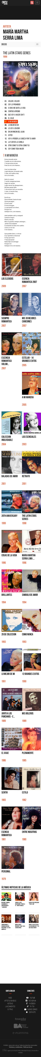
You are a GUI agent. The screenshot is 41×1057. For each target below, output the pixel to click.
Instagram (32, 1001)
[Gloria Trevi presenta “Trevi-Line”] (34, 896)
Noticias (10, 1003)
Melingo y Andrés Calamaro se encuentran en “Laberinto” (5, 905)
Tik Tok (32, 1006)
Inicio (10, 998)
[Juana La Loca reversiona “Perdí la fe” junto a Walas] (20, 896)
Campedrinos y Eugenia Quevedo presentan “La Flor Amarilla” (5, 927)
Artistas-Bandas (10, 1001)
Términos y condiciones (15, 1047)
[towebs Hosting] (20, 1019)
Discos (4, 44)
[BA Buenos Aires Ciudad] (20, 1026)
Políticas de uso (27, 1047)
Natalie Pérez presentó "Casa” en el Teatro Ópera (20, 926)
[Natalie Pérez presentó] (20, 918)
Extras (10, 1009)
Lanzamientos (10, 1006)
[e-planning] (20, 1033)
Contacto (32, 1012)
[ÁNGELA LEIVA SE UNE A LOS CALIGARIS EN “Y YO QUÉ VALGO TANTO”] (34, 918)
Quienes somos (32, 1009)
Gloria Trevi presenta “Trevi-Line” (34, 903)
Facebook (32, 1003)
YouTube (32, 998)
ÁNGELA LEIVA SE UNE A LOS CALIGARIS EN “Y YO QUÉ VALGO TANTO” (34, 926)
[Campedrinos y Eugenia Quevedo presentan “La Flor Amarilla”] (6, 918)
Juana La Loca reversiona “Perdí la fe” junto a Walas (20, 904)
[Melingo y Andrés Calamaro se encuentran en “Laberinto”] (6, 896)
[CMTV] (4, 3)
